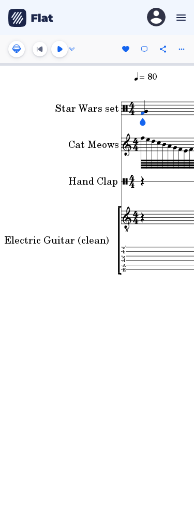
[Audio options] (72, 49)
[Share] (163, 49)
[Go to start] (40, 49)
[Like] (125, 49)
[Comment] (144, 49)
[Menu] (180, 17)
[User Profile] (156, 18)
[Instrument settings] (16, 49)
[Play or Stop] (59, 49)
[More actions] (181, 49)
